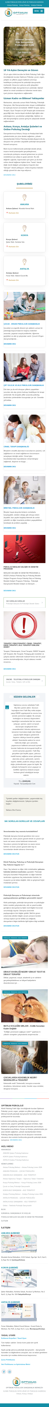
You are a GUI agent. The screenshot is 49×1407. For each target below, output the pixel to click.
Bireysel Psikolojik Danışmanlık (19, 508)
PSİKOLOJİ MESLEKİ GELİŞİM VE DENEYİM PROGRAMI (21, 568)
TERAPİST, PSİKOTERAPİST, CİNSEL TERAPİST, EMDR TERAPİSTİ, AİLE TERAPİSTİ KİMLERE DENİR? (23, 645)
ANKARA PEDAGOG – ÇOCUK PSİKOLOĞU (18, 1171)
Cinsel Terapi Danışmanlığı (16, 447)
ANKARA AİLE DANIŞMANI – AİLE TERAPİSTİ (19, 1175)
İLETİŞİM (4, 1221)
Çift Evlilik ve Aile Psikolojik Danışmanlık (24, 385)
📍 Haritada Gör (12, 213)
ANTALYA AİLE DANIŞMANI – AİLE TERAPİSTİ (19, 1202)
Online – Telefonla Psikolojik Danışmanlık (17, 1205)
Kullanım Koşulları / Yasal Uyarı (13, 1338)
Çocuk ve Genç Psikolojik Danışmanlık (16, 1186)
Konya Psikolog (24, 5)
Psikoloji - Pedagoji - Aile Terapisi (15, 937)
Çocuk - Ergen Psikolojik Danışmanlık (22, 324)
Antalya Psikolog (36, 5)
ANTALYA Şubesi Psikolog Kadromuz (16, 1160)
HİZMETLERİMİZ (7, 1164)
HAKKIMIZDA (6, 1150)
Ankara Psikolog (12, 5)
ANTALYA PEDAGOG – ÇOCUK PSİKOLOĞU (19, 1198)
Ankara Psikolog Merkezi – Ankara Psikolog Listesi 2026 (22, 1167)
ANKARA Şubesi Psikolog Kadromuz (15, 1153)
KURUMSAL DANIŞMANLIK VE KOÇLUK (16, 1213)
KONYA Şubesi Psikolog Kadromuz (15, 1157)
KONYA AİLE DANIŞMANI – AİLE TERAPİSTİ (19, 1190)
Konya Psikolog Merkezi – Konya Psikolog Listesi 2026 (22, 1183)
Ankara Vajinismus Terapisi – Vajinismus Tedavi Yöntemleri (23, 1179)
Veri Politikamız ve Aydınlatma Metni (15, 1364)
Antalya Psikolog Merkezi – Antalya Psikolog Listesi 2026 (23, 1194)
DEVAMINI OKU (9, 175)
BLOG (3, 1209)
